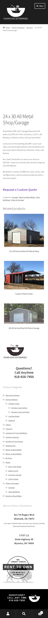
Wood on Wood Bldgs (14, 496)
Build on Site (13, 471)
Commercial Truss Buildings (16, 433)
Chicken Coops (14, 404)
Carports (9, 429)
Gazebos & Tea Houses (14, 441)
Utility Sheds (13, 479)
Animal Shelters (12, 399)
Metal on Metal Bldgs (27, 197)
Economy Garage (14, 475)
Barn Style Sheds (14, 467)
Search (24, 614)
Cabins (8, 425)
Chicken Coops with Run (20, 412)
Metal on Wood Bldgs (14, 454)
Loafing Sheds (13, 416)
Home (8, 27)
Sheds (8, 462)
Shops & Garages (18, 27)
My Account (8, 614)
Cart (37, 611)
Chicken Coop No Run (19, 408)
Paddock (11, 420)
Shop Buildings (14, 492)
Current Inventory (12, 437)
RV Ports (9, 458)
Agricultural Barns (13, 395)
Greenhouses (11, 446)
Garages (29, 27)
